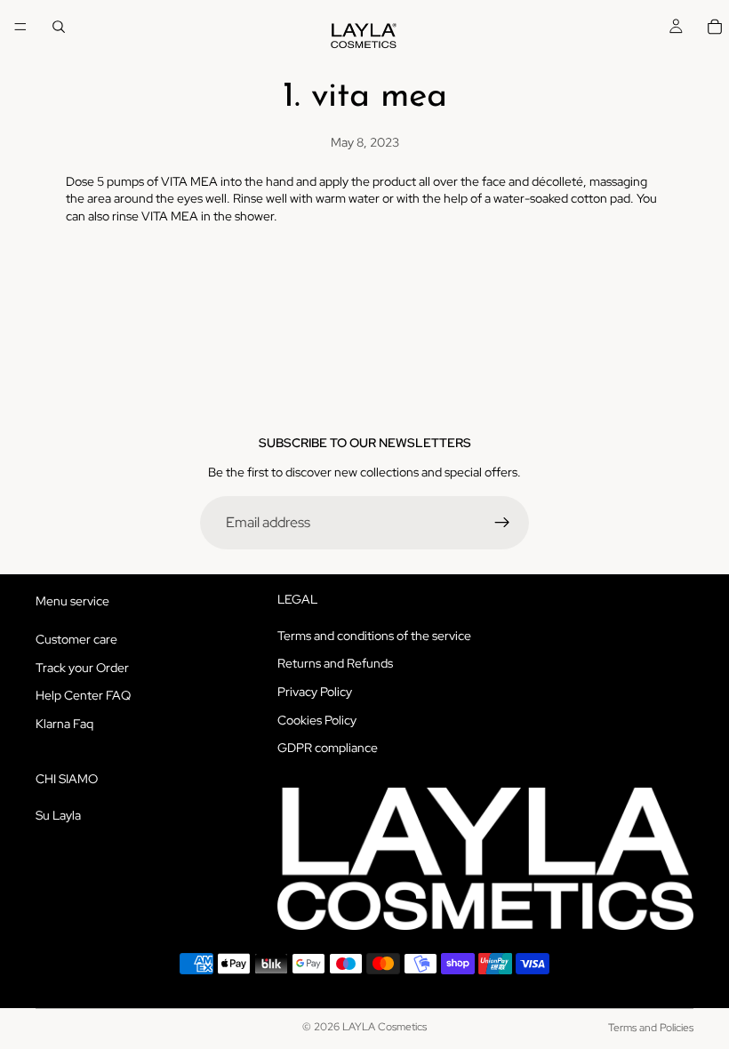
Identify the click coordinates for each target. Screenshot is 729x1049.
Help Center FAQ (83, 695)
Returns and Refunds (335, 663)
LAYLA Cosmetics (384, 1027)
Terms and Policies (650, 1028)
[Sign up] (502, 522)
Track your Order (82, 667)
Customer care (76, 639)
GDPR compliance (327, 748)
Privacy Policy (314, 692)
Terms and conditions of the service (374, 636)
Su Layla (58, 814)
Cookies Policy (316, 719)
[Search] (58, 26)
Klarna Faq (64, 724)
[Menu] (20, 26)
